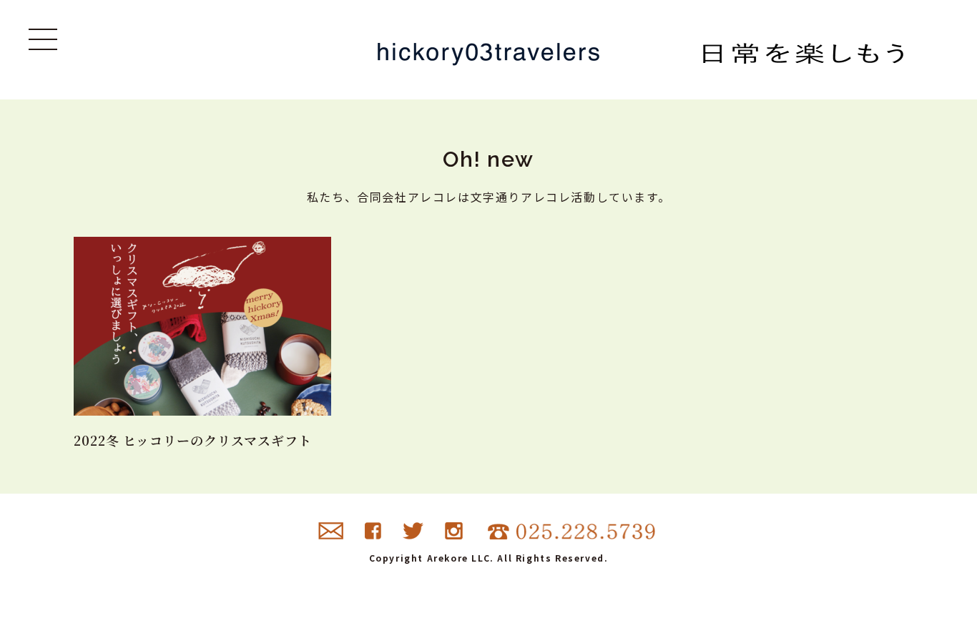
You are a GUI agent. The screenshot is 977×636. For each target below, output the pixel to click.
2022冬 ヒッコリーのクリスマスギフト (193, 440)
